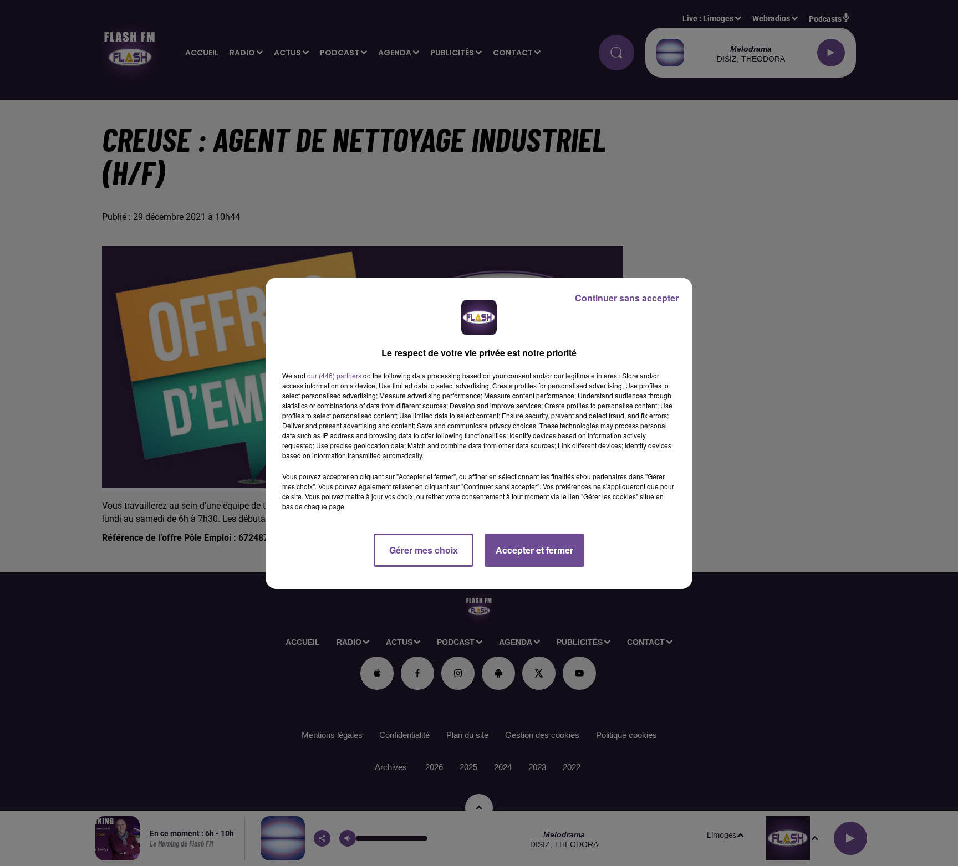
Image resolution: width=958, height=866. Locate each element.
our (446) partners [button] (334, 375)
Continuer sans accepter (627, 297)
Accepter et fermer (534, 550)
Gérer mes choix (423, 550)
